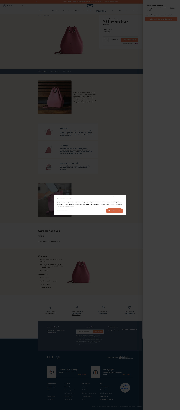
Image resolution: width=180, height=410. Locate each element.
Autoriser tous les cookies (114, 210)
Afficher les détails (63, 210)
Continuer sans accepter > (117, 196)
